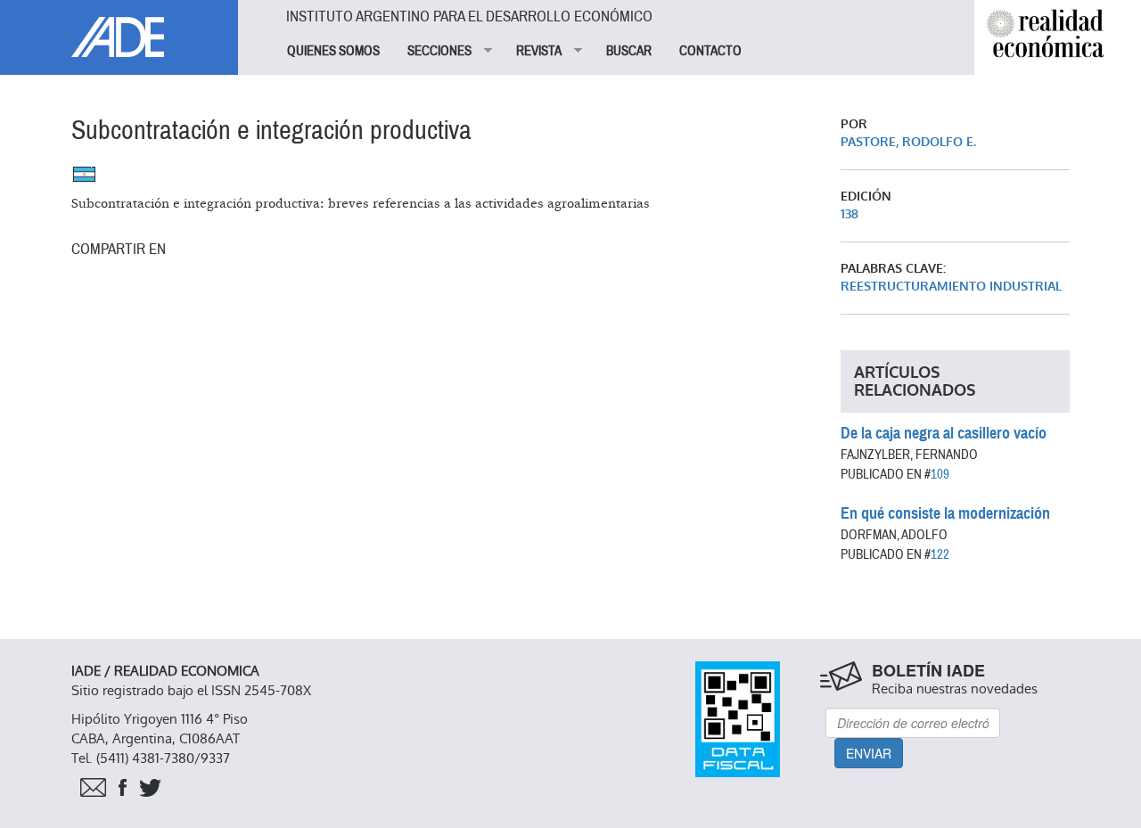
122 (940, 554)
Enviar (868, 753)
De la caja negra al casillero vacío (944, 433)
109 (940, 474)
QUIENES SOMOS (333, 51)
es (84, 174)
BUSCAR (629, 51)
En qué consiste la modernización (945, 513)
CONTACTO (710, 51)
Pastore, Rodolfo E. (908, 142)
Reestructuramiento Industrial (951, 286)
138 (849, 214)
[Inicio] (119, 28)
